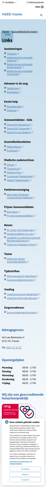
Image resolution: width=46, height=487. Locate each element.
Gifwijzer (12, 110)
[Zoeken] (41, 15)
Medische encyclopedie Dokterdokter (19, 66)
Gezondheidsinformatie (24, 31)
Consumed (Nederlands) (20, 176)
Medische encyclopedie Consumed (19, 72)
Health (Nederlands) (18, 180)
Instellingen (25, 469)
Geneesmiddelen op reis (20, 233)
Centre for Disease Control (21, 244)
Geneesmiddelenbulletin (20, 279)
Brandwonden (14, 106)
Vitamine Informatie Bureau (22, 298)
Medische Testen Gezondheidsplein (16, 260)
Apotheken (13, 92)
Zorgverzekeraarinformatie (21, 312)
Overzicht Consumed (18, 128)
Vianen (12, 14)
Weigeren (25, 474)
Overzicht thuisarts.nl (18, 124)
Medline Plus (14, 172)
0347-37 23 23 (13, 347)
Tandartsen (13, 88)
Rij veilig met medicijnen (20, 230)
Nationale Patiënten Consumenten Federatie (20, 196)
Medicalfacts (14, 146)
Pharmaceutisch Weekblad (21, 276)
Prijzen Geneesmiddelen (20, 215)
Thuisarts (12, 53)
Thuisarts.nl (13, 168)
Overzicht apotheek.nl (19, 132)
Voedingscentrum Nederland (22, 294)
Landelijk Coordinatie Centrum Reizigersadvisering (23, 239)
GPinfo (10, 164)
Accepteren (25, 480)
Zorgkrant (12, 150)
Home (5, 31)
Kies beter (12, 211)
